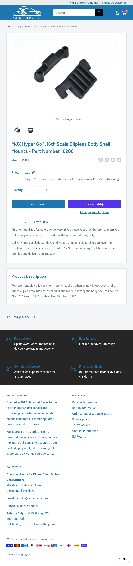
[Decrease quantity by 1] (28, 189)
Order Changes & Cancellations (92, 413)
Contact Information (85, 431)
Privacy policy (81, 419)
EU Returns (79, 436)
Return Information (84, 408)
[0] (124, 13)
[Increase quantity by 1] (46, 189)
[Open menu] (8, 13)
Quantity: (17, 190)
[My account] (117, 13)
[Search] (99, 12)
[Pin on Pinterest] (107, 159)
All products (23, 26)
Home (9, 26)
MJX (14, 159)
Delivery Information (85, 402)
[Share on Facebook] (100, 159)
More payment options (94, 212)
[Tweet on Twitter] (113, 159)
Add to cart (38, 204)
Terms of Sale (81, 425)
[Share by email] (119, 159)
